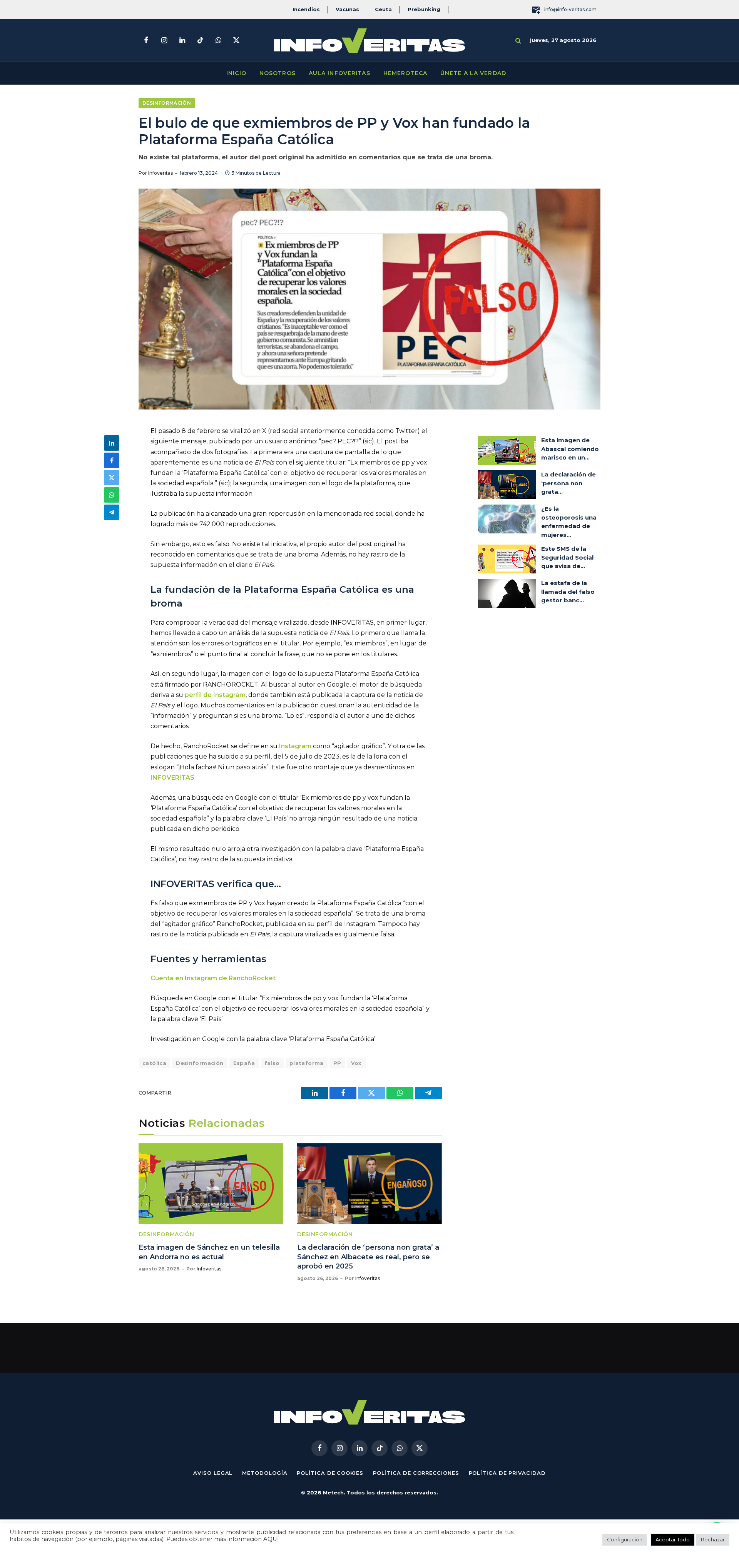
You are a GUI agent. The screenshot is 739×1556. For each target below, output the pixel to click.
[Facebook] (111, 460)
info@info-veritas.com (570, 9)
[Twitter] (111, 477)
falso (272, 1063)
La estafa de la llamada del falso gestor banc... (568, 591)
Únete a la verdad (473, 73)
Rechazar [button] (713, 1539)
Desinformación (166, 103)
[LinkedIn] (111, 443)
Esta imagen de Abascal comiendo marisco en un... (570, 448)
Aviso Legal (212, 1473)
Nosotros (277, 73)
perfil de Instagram (215, 695)
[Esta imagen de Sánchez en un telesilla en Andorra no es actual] (211, 1184)
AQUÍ (271, 1539)
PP (337, 1063)
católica (154, 1063)
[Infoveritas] (369, 40)
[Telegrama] (111, 512)
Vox (356, 1063)
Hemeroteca (405, 73)
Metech (333, 1492)
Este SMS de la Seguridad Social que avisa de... (567, 557)
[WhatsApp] (111, 495)
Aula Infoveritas (339, 73)
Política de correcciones (416, 1473)
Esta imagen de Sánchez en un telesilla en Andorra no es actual (209, 1252)
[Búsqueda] (518, 40)
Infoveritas (160, 173)
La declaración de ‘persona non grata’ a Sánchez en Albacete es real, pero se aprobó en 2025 (368, 1256)
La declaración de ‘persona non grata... (568, 483)
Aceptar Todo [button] (672, 1539)
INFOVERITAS (172, 777)
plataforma (306, 1063)
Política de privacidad (507, 1473)
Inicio (236, 73)
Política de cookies (330, 1473)
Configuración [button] (624, 1539)
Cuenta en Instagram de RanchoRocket (213, 978)
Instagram (295, 746)
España (244, 1063)
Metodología (264, 1473)
